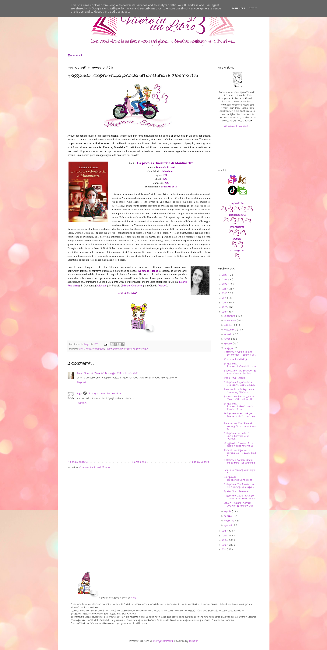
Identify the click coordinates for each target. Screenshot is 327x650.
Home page (139, 462)
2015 (224, 530)
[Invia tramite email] (112, 344)
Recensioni (75, 55)
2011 (224, 549)
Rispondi (81, 382)
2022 (225, 284)
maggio (229, 348)
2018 (224, 302)
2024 (225, 279)
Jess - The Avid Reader (90, 373)
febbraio (229, 520)
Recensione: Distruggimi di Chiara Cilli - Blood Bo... (239, 398)
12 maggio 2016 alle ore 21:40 (121, 373)
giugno (228, 343)
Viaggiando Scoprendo (136, 348)
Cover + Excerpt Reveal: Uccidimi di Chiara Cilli (238, 504)
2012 (224, 544)
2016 (224, 311)
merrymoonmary (163, 640)
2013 (224, 540)
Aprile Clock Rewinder (237, 491)
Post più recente (78, 462)
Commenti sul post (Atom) (94, 467)
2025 (225, 275)
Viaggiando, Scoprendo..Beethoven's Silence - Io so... (238, 406)
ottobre (229, 325)
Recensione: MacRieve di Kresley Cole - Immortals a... (239, 426)
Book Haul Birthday (235, 359)
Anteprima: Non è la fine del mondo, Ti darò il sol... (240, 353)
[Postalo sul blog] (115, 344)
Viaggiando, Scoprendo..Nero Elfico (238, 478)
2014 (225, 535)
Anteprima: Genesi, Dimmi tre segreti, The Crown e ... (239, 462)
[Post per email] (105, 344)
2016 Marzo (85, 348)
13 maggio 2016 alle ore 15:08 (104, 393)
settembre (230, 329)
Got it (253, 8)
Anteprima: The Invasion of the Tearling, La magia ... (239, 485)
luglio (227, 338)
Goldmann (101, 285)
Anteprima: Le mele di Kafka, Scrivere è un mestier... (236, 436)
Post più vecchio (200, 462)
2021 (224, 288)
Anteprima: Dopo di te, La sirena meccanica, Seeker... (240, 497)
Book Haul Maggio (234, 377)
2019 (224, 298)
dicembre (230, 315)
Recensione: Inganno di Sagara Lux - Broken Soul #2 (240, 453)
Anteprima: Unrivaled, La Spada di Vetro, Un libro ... (239, 416)
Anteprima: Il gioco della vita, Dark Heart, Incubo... (239, 383)
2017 (224, 307)
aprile (228, 511)
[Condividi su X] (119, 344)
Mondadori (98, 348)
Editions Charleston (132, 285)
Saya (79, 393)
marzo (228, 516)
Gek (133, 597)
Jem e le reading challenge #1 (239, 471)
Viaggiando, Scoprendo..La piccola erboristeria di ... (239, 444)
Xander (162, 285)
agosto (228, 334)
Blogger (193, 640)
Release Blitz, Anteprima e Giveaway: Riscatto (239, 391)
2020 (225, 293)
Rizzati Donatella (114, 348)
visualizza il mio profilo (237, 126)
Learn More (237, 8)
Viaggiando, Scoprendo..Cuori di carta (240, 365)
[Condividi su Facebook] (123, 344)
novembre (230, 320)
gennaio (229, 525)
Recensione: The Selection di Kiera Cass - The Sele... (240, 372)
